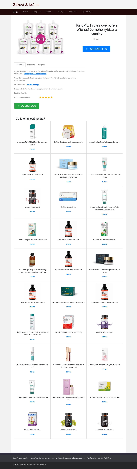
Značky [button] (60, 12)
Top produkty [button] (86, 12)
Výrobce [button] (72, 12)
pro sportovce (47, 458)
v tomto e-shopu (33, 84)
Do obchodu (28, 105)
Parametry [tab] (31, 64)
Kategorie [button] (36, 12)
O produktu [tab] (20, 64)
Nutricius (107, 458)
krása (63, 458)
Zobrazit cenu (98, 48)
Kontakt (43, 464)
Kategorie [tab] (41, 64)
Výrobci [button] (49, 12)
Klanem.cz (22, 464)
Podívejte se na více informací (35, 73)
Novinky (25, 12)
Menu (15, 11)
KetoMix (96, 39)
